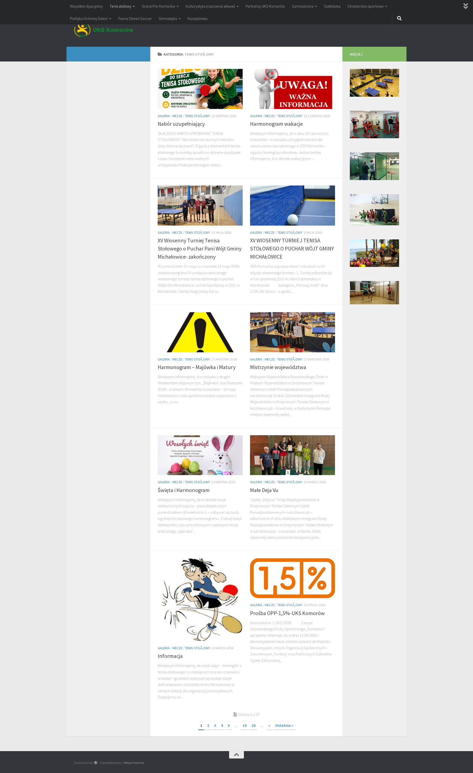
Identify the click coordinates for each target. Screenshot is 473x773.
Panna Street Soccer (135, 18)
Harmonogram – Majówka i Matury (197, 367)
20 (253, 725)
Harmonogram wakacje (276, 123)
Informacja (170, 655)
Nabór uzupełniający (181, 123)
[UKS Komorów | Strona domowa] (104, 29)
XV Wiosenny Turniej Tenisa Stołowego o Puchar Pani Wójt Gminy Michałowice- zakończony (199, 248)
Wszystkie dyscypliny (86, 6)
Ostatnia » (284, 725)
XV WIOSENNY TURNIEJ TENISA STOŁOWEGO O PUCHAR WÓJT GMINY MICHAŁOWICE (292, 248)
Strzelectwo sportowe (365, 6)
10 (245, 725)
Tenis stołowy (120, 6)
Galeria (164, 116)
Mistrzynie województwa (278, 367)
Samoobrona (302, 6)
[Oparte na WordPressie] (95, 762)
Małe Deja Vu (264, 490)
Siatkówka (332, 6)
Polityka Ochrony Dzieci (89, 18)
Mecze (177, 116)
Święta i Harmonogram (184, 490)
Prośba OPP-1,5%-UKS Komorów (287, 613)
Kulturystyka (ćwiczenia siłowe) (210, 6)
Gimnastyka (168, 18)
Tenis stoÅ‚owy (197, 116)
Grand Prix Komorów (158, 6)
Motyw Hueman (134, 763)
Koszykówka (197, 18)
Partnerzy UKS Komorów (265, 6)
